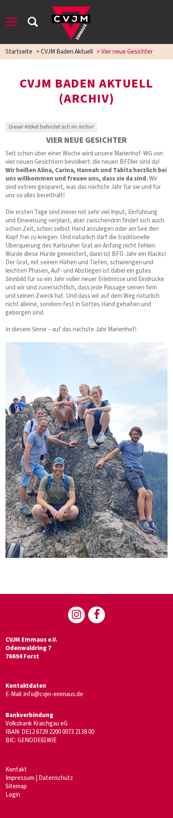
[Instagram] (76, 614)
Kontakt (16, 769)
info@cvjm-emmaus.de (53, 694)
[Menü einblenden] (11, 23)
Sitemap (16, 786)
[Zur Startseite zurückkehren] (71, 10)
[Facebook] (96, 614)
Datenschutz (56, 778)
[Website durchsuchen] (32, 23)
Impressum (19, 778)
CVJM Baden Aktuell (67, 51)
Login (12, 794)
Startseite (18, 51)
